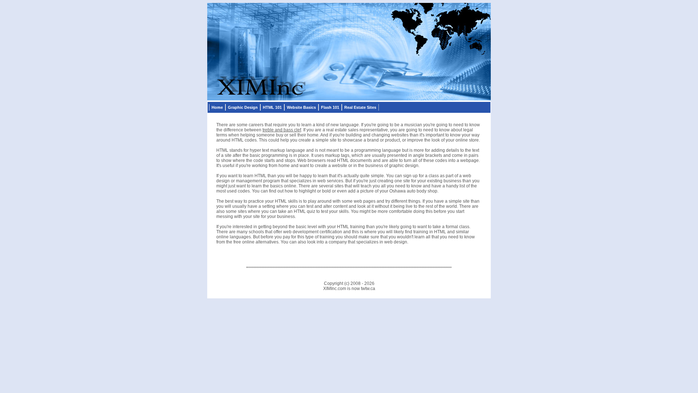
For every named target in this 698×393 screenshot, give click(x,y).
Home (217, 107)
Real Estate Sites (360, 107)
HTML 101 (272, 107)
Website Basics (301, 107)
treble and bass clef (281, 129)
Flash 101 (330, 107)
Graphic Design (243, 107)
